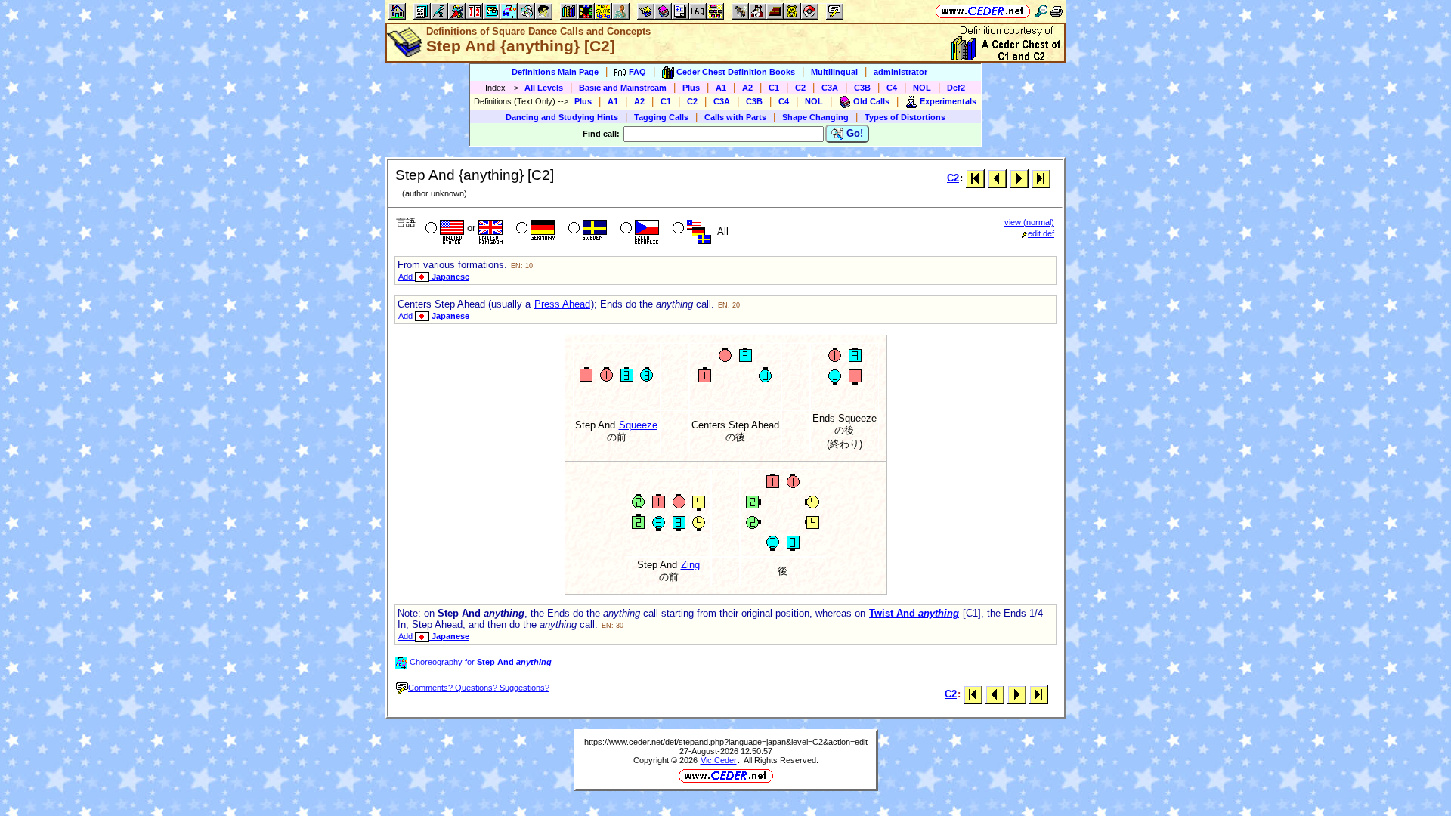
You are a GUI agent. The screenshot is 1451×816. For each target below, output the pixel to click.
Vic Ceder (719, 760)
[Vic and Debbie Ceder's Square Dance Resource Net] (982, 11)
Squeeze (638, 425)
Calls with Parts (735, 117)
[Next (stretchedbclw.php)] (1019, 178)
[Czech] (638, 229)
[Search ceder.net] (1041, 11)
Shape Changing (815, 117)
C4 (891, 87)
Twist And (914, 613)
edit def (1041, 233)
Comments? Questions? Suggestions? (478, 687)
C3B (862, 87)
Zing (690, 564)
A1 (721, 87)
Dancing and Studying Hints (562, 117)
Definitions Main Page (555, 71)
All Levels (543, 87)
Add (433, 276)
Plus (691, 87)
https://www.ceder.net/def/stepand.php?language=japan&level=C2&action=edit (726, 741)
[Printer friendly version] (1056, 11)
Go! (853, 133)
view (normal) (1029, 222)
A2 (747, 87)
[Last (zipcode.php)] (1041, 178)
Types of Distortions (905, 117)
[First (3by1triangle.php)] (975, 178)
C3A (829, 87)
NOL (922, 87)
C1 (774, 87)
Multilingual (834, 71)
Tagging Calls (661, 117)
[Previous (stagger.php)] (997, 178)
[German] (534, 229)
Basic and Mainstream (623, 87)
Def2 (956, 87)
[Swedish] (586, 229)
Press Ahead (562, 304)
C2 (800, 87)
